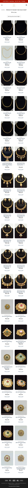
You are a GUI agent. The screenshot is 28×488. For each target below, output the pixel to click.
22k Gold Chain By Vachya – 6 (21, 88)
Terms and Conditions (14, 484)
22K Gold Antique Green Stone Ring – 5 (7, 367)
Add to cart (7, 67)
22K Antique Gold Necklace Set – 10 (7, 292)
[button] (2, 5)
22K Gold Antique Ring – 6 (21, 367)
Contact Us (4, 483)
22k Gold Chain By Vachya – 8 (21, 114)
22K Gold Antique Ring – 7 (7, 392)
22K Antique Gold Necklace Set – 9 (21, 266)
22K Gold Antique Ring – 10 (21, 418)
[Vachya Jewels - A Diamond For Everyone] (14, 5)
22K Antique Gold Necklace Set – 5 (21, 216)
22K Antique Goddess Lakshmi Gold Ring (20, 468)
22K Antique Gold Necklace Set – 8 (7, 266)
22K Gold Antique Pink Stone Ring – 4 (21, 342)
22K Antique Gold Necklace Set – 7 (21, 241)
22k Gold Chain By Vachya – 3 (7, 63)
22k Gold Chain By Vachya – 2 (21, 38)
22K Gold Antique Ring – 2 (21, 317)
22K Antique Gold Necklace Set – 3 (21, 190)
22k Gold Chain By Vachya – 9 (7, 139)
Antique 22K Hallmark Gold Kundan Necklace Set (7, 165)
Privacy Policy (11, 483)
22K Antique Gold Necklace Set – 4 (7, 216)
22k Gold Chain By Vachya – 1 (7, 38)
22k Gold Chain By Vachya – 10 (21, 139)
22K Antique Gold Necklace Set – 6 (7, 241)
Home (3, 9)
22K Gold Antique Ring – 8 (21, 392)
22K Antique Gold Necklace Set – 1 (21, 164)
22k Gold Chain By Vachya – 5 (7, 88)
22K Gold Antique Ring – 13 (7, 468)
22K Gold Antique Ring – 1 (7, 317)
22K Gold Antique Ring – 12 (21, 443)
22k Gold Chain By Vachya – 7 (7, 114)
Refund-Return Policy (20, 483)
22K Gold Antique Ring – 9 (7, 418)
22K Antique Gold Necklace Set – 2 (7, 190)
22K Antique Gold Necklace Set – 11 (21, 292)
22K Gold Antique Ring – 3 (7, 342)
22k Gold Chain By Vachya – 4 (21, 63)
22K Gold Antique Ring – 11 (7, 443)
